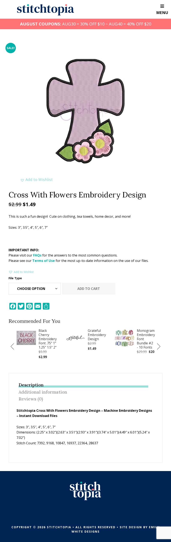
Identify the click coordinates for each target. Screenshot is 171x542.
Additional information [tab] (43, 392)
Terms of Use (43, 260)
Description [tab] (31, 385)
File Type (15, 278)
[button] (36, 180)
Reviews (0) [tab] (31, 399)
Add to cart (88, 288)
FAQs (37, 255)
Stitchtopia (45, 9)
